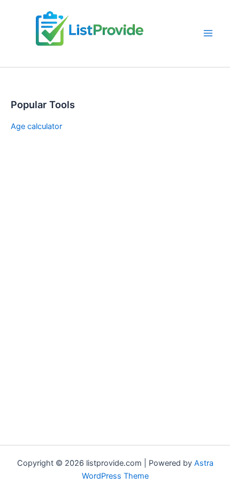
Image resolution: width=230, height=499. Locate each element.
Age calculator (36, 126)
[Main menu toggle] (208, 33)
